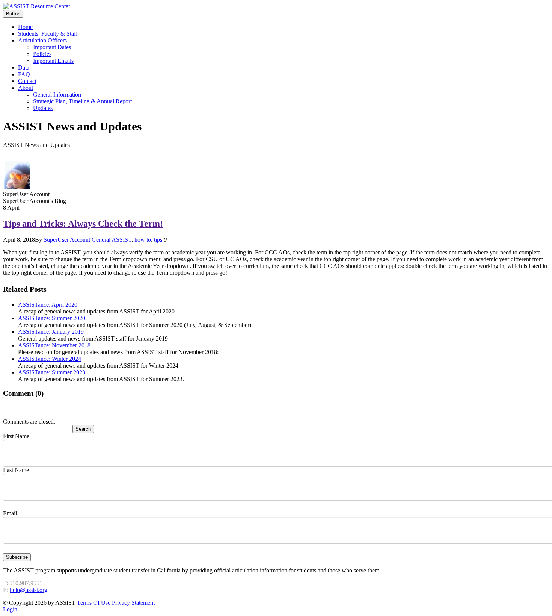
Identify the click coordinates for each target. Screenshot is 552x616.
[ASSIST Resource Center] (36, 6)
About (25, 88)
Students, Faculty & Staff (48, 33)
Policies (42, 54)
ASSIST (121, 239)
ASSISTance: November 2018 (54, 345)
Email (10, 513)
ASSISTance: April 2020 (47, 304)
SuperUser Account (67, 239)
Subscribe (17, 557)
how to (142, 239)
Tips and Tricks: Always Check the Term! (83, 224)
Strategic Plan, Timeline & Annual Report (82, 101)
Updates (43, 108)
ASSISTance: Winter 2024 (49, 359)
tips (158, 239)
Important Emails (53, 61)
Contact (27, 81)
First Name (16, 436)
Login (10, 609)
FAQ (24, 74)
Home (25, 27)
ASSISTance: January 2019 (51, 331)
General (101, 239)
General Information (57, 94)
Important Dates (52, 47)
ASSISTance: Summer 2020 (51, 318)
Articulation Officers (42, 40)
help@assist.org (28, 590)
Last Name (16, 470)
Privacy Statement (133, 602)
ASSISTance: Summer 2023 (51, 372)
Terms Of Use (93, 602)
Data (23, 67)
